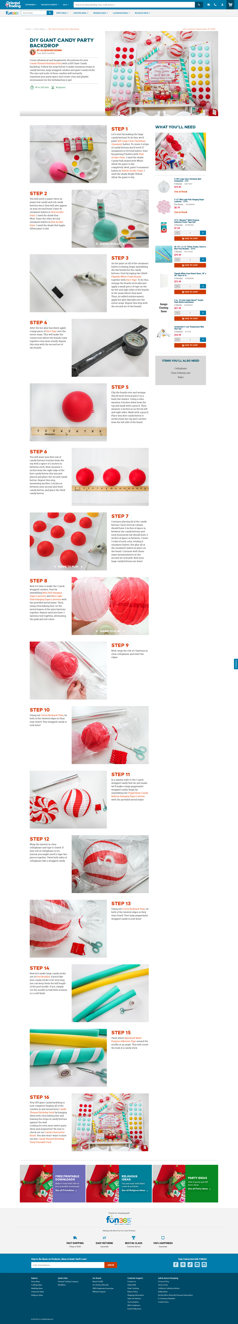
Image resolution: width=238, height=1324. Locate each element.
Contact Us (131, 1281)
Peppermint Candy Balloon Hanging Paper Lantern (129, 794)
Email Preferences (134, 1309)
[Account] (222, 4)
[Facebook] (175, 1264)
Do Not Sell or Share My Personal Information (175, 1295)
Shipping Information (135, 1295)
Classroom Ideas (37, 1291)
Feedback (236, 664)
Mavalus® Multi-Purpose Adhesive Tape (126, 1039)
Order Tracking (133, 1288)
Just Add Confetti (46, 53)
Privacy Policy (163, 1281)
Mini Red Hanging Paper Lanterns (46, 594)
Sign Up (110, 1265)
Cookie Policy (163, 1302)
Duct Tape (131, 279)
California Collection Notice (168, 1288)
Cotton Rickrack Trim (52, 715)
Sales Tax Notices (134, 1298)
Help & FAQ (131, 1285)
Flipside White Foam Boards (126, 276)
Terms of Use (163, 1285)
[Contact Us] (215, 4)
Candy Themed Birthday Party (46, 63)
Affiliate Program (99, 1291)
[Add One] (203, 233)
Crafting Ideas (36, 1285)
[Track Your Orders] (209, 4)
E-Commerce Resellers (166, 1298)
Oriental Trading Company (68, 1281)
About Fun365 (97, 1281)
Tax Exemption (133, 1302)
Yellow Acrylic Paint (132, 170)
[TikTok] (190, 1264)
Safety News (162, 1291)
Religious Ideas (37, 1295)
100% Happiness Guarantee (102, 1288)
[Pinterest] (183, 1264)
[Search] (199, 5)
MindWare (62, 1285)
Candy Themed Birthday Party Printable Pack (47, 1140)
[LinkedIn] (197, 1264)
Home (28, 29)
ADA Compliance (133, 1305)
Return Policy (132, 1291)
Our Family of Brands (100, 1285)
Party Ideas (39, 29)
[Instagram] (204, 1264)
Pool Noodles (43, 976)
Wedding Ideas (37, 1288)
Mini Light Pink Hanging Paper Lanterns (46, 597)
